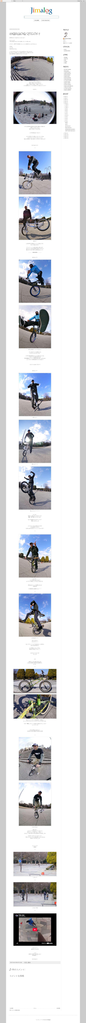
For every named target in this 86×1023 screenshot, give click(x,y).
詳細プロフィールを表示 (67, 43)
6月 (66, 113)
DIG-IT (35, 731)
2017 (65, 96)
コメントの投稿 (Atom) (16, 1010)
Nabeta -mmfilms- (67, 83)
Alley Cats (66, 58)
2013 (65, 102)
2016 (65, 98)
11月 (66, 105)
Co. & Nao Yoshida (67, 80)
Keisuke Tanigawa (67, 84)
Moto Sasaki (66, 70)
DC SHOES (27, 358)
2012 (65, 133)
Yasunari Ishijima (67, 38)
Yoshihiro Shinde (67, 72)
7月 (66, 112)
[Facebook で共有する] (28, 962)
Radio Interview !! (68, 127)
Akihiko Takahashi (67, 73)
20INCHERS (35, 252)
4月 (66, 116)
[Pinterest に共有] (30, 962)
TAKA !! (66, 122)
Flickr (65, 60)
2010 (65, 136)
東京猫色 (65, 57)
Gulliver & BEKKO (67, 90)
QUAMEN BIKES (67, 50)
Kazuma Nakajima (67, 77)
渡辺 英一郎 (31, 517)
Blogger (49, 1019)
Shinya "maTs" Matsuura (68, 85)
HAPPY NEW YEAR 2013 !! (70, 130)
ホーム (35, 1008)
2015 (65, 99)
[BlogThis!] (26, 962)
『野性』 (28, 723)
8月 (66, 110)
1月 (66, 121)
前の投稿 (58, 1008)
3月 (66, 118)
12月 (66, 104)
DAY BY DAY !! (67, 126)
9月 (66, 109)
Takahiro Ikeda (67, 76)
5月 (66, 115)
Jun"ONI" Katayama (67, 88)
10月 (66, 107)
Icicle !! (66, 124)
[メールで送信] (24, 962)
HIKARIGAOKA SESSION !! (70, 129)
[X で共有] (27, 962)
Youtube (65, 61)
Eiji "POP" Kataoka (67, 69)
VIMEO (65, 62)
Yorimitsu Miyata (67, 81)
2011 (65, 134)
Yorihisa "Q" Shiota (67, 87)
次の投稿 (11, 1008)
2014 (65, 101)
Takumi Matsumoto (67, 79)
